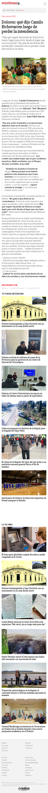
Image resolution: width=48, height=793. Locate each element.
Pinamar (4, 767)
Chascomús (29, 757)
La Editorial (29, 745)
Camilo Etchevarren (17, 288)
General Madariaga (31, 762)
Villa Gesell (5, 770)
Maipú (27, 765)
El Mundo (28, 775)
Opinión (28, 743)
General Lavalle (30, 760)
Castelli (4, 773)
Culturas (4, 748)
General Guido (7, 762)
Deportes (5, 750)
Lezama (4, 775)
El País (27, 773)
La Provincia (29, 770)
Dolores (5, 288)
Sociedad (5, 745)
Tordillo (4, 760)
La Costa (5, 765)
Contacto (28, 748)
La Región (28, 767)
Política (22, 10)
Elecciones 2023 (33, 288)
